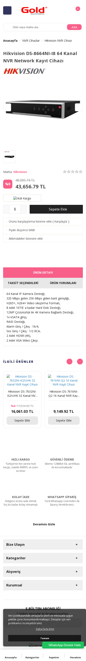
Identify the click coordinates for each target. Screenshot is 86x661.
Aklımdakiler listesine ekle (26, 238)
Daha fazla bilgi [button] (45, 629)
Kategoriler (32, 657)
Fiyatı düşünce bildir (22, 230)
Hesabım (75, 657)
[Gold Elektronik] (34, 10)
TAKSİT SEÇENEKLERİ (23, 283)
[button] (79, 107)
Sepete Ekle (57, 209)
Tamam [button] (44, 638)
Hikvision (20, 172)
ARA (74, 27)
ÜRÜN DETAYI (43, 272)
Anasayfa (10, 41)
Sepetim (54, 657)
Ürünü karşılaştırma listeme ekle (30, 221)
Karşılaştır (60, 221)
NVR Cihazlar (31, 41)
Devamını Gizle (44, 524)
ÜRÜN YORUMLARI (63, 283)
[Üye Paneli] (68, 10)
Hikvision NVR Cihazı (58, 41)
